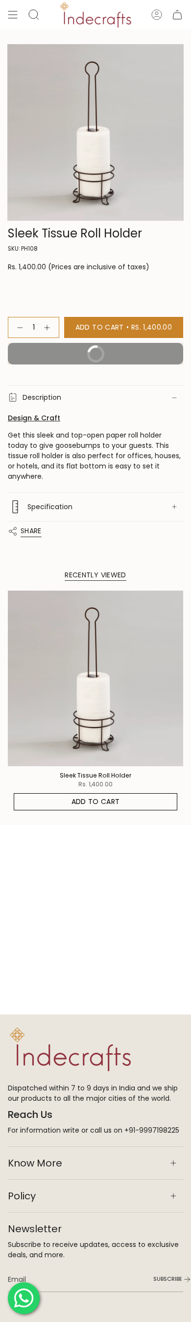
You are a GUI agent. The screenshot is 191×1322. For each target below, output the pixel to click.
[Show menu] (13, 14)
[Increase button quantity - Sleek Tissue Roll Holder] (49, 327)
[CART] (177, 14)
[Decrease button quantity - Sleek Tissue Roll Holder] (18, 327)
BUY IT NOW (128, 351)
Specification (49, 507)
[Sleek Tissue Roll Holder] (95, 678)
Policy (22, 1196)
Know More (35, 1163)
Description (42, 397)
